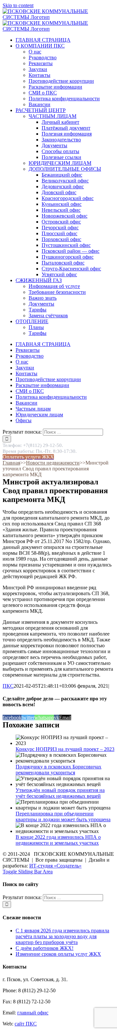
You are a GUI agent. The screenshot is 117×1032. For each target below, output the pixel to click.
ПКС (8, 686)
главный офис (32, 1012)
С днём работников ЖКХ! (44, 948)
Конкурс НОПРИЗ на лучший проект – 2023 (65, 749)
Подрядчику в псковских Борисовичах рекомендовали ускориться (58, 769)
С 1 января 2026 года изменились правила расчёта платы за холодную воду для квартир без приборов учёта (62, 936)
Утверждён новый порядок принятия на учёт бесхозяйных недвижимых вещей (60, 793)
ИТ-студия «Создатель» (55, 865)
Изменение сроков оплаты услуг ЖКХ (58, 954)
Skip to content (18, 5)
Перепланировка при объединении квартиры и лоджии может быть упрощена (63, 816)
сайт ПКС (26, 1023)
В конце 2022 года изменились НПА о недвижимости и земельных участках (58, 840)
